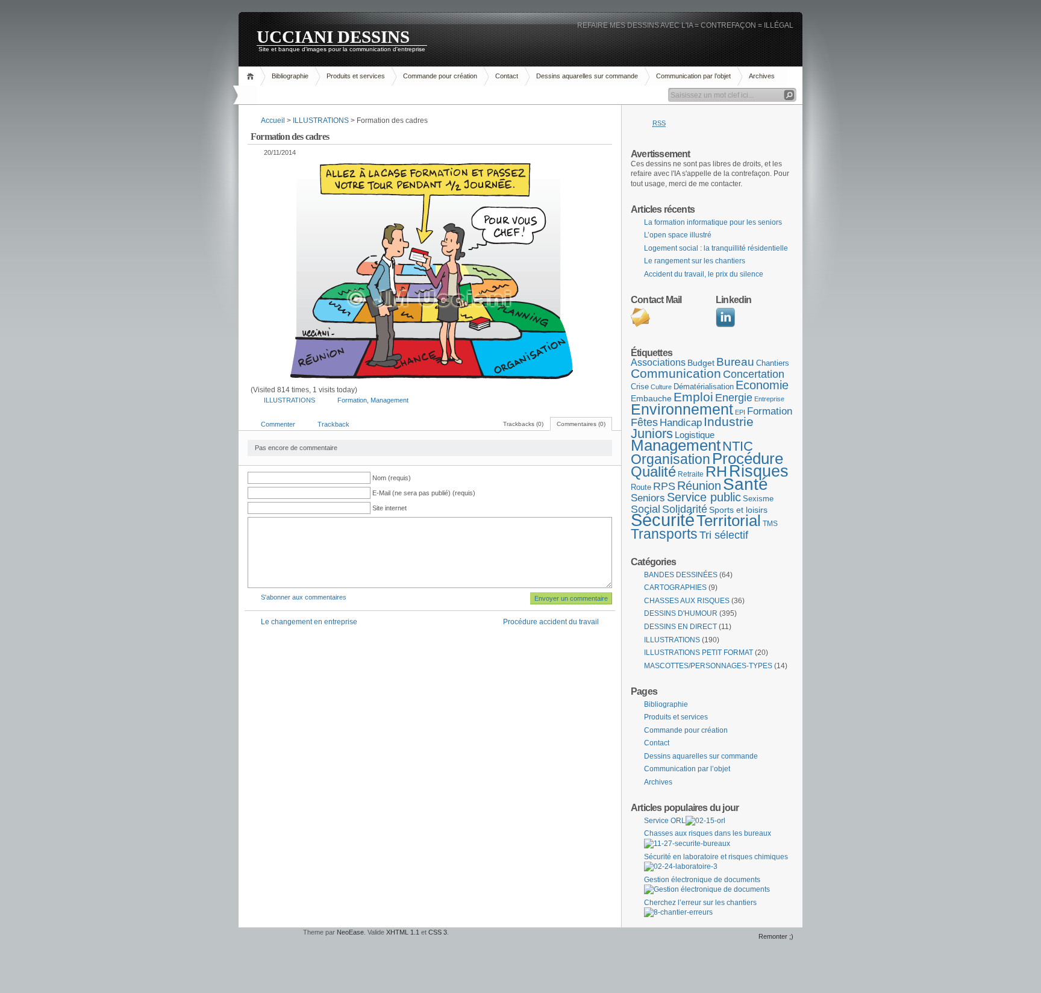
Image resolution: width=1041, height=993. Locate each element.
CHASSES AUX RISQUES (687, 601)
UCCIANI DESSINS (333, 36)
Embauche (651, 398)
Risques (759, 471)
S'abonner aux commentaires (303, 597)
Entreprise (769, 399)
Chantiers (772, 363)
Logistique (694, 435)
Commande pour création (440, 76)
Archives (762, 76)
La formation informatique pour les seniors (713, 222)
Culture (661, 386)
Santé (745, 484)
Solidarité (684, 509)
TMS (770, 523)
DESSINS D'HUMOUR (680, 613)
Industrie (729, 421)
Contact (506, 76)
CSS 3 (437, 932)
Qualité (653, 471)
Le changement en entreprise (309, 622)
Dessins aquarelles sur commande (587, 76)
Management (389, 400)
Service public (704, 497)
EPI (740, 412)
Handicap (681, 422)
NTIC (737, 446)
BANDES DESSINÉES (680, 575)
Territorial (728, 521)
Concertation (753, 374)
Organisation (670, 459)
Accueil (252, 76)
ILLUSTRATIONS (321, 120)
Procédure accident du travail (551, 622)
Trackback (333, 424)
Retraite (691, 474)
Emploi (693, 397)
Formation (352, 400)
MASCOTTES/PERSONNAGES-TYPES (708, 666)
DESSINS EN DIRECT (680, 626)
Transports (664, 534)
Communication (676, 373)
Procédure (747, 458)
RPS (664, 486)
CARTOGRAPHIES (675, 587)
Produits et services (356, 76)
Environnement (682, 409)
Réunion (699, 485)
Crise (640, 386)
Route (641, 487)
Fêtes (644, 422)
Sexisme (758, 498)
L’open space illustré (677, 235)
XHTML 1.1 (402, 932)
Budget (700, 363)
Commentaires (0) (581, 424)
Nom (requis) (391, 477)
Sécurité (663, 520)
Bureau (735, 362)
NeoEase (350, 932)
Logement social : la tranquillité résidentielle (716, 248)
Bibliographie (290, 76)
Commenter (278, 424)
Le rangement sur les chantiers (694, 261)
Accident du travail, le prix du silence (703, 274)
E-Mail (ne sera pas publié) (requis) (423, 493)
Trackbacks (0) (523, 424)
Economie (762, 385)
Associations (658, 362)
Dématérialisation (704, 386)
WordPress (269, 945)
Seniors (648, 498)
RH (716, 471)
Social (645, 509)
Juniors (652, 433)
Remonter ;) (775, 936)
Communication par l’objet (693, 76)
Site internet (389, 508)
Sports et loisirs (738, 510)
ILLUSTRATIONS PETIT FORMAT (698, 652)
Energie (733, 398)
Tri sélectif (723, 534)
